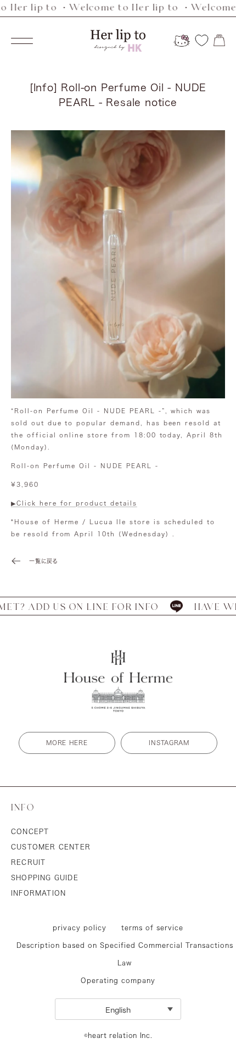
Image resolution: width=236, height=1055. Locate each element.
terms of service (152, 927)
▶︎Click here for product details (74, 503)
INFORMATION (38, 893)
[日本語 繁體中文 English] (118, 1009)
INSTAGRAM (169, 743)
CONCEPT (30, 831)
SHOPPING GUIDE (44, 877)
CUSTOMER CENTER (51, 846)
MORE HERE (66, 743)
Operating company (118, 980)
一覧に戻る (43, 561)
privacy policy (79, 927)
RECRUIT (28, 862)
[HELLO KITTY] (181, 40)
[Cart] (219, 40)
